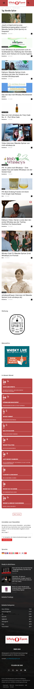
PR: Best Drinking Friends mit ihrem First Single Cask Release (15, 193)
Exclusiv (3, 22)
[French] (8, 553)
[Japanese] (19, 553)
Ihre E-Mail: (5, 532)
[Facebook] (8, 670)
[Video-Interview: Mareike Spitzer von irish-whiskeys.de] (17, 132)
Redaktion (4, 33)
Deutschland (5, 46)
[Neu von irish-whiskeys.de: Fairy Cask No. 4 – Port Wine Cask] (17, 108)
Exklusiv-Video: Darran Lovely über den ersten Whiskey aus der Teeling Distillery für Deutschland (16, 222)
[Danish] (11, 553)
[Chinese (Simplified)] (17, 553)
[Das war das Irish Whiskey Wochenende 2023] (17, 88)
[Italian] (14, 553)
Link (29, 537)
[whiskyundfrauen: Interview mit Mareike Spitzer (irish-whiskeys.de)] (17, 277)
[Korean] (22, 553)
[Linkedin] (17, 670)
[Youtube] (25, 670)
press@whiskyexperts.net (13, 658)
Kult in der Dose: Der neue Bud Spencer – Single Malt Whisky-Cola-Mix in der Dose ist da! (22, 569)
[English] (5, 553)
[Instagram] (13, 670)
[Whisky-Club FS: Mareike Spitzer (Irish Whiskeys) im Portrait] (17, 241)
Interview (4, 292)
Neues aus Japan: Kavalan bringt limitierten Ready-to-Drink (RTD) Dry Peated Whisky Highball (21, 588)
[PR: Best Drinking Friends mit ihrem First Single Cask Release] (17, 184)
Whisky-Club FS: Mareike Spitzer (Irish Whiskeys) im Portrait (16, 254)
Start (3, 8)
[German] (3, 553)
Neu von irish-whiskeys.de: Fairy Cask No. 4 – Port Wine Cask (16, 116)
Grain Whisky (5, 112)
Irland (3, 189)
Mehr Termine (17, 514)
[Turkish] (25, 553)
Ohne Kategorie (5, 217)
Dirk (3, 196)
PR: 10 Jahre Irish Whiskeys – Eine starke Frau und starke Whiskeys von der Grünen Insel (17, 170)
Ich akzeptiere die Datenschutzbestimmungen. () (17, 537)
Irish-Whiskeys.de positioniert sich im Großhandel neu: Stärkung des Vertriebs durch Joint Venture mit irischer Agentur (17, 52)
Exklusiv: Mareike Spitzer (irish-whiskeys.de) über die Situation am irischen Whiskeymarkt (15, 74)
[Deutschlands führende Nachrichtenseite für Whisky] (17, 3)
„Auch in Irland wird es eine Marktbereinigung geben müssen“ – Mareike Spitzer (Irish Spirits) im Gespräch (15, 28)
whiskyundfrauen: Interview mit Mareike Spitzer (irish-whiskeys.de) (17, 296)
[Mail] (21, 670)
